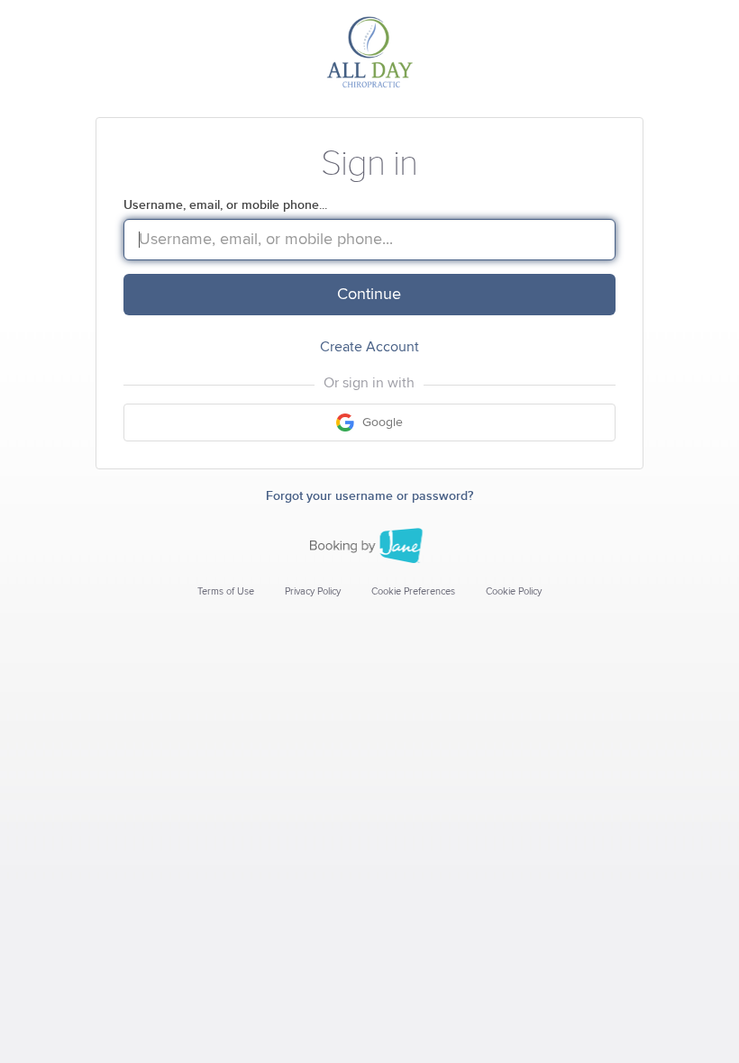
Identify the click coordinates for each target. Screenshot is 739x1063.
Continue (369, 294)
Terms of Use (225, 591)
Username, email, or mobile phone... (225, 205)
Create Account (369, 347)
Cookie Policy (514, 591)
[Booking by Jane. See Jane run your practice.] (369, 546)
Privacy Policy (313, 591)
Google (381, 422)
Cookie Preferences (413, 591)
